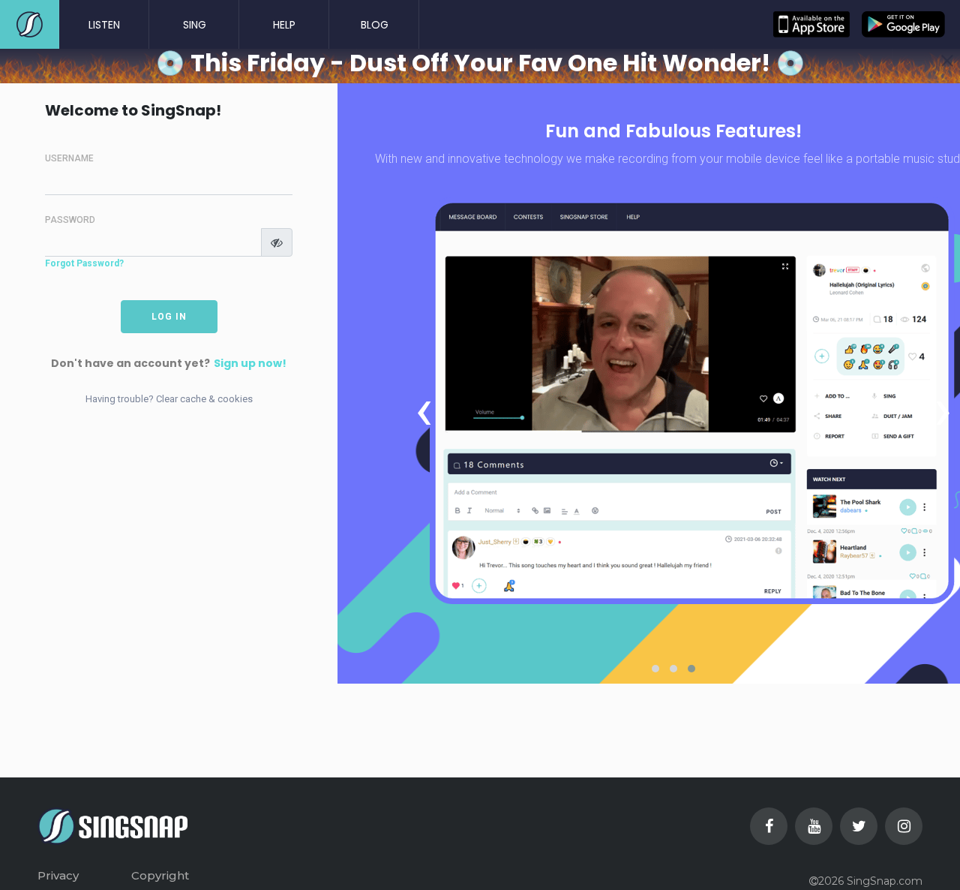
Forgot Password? (84, 263)
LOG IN (169, 316)
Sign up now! (250, 363)
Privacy (58, 875)
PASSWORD (70, 220)
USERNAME (69, 158)
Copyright (160, 875)
